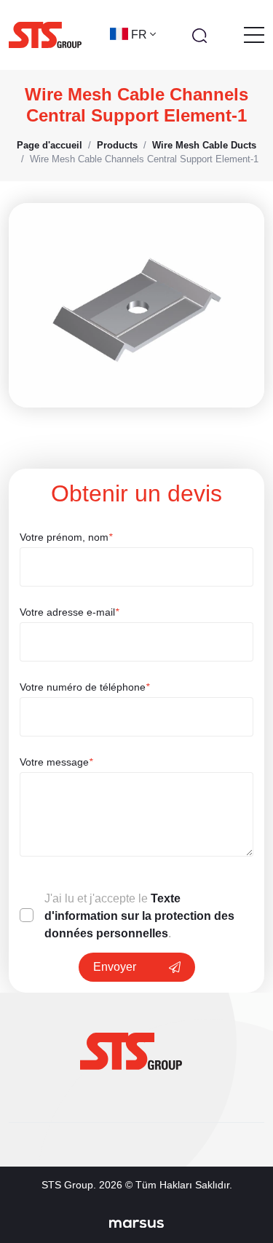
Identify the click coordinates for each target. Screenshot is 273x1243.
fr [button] (140, 34)
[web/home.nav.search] (199, 35)
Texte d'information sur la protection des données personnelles (139, 916)
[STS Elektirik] (45, 35)
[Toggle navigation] (254, 35)
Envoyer (114, 967)
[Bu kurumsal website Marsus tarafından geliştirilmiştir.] (136, 1223)
